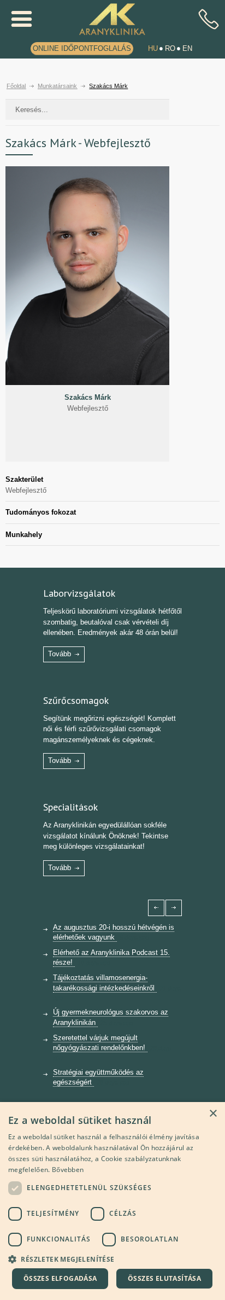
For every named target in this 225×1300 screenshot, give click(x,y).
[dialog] (112, 1201)
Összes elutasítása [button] (164, 1278)
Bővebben (68, 1169)
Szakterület (24, 479)
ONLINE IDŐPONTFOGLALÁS (82, 48)
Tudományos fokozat (40, 512)
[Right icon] (173, 908)
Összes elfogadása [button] (60, 1278)
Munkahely (23, 535)
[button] (112, 1258)
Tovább (59, 654)
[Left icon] (156, 908)
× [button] (213, 1114)
